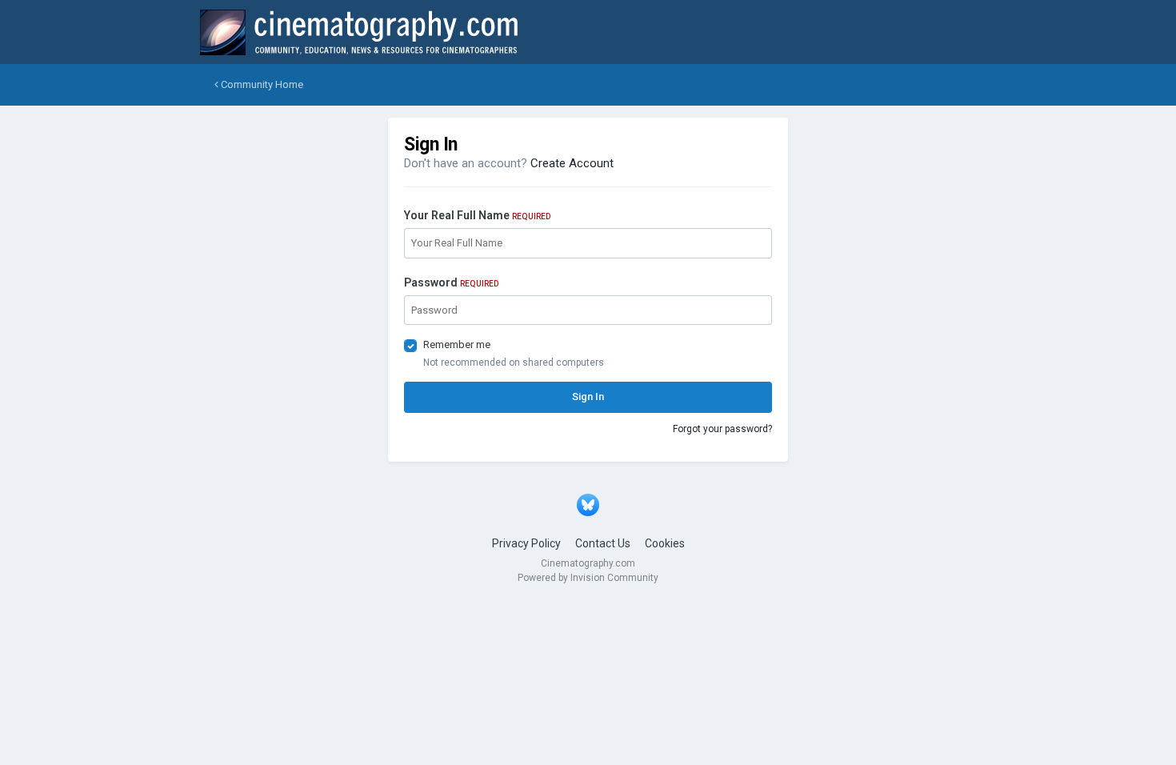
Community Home (260, 84)
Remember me (456, 344)
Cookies (665, 543)
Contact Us (602, 543)
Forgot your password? (722, 429)
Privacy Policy (526, 543)
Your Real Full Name (477, 215)
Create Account (572, 163)
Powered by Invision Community (588, 577)
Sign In (588, 397)
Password (451, 282)
